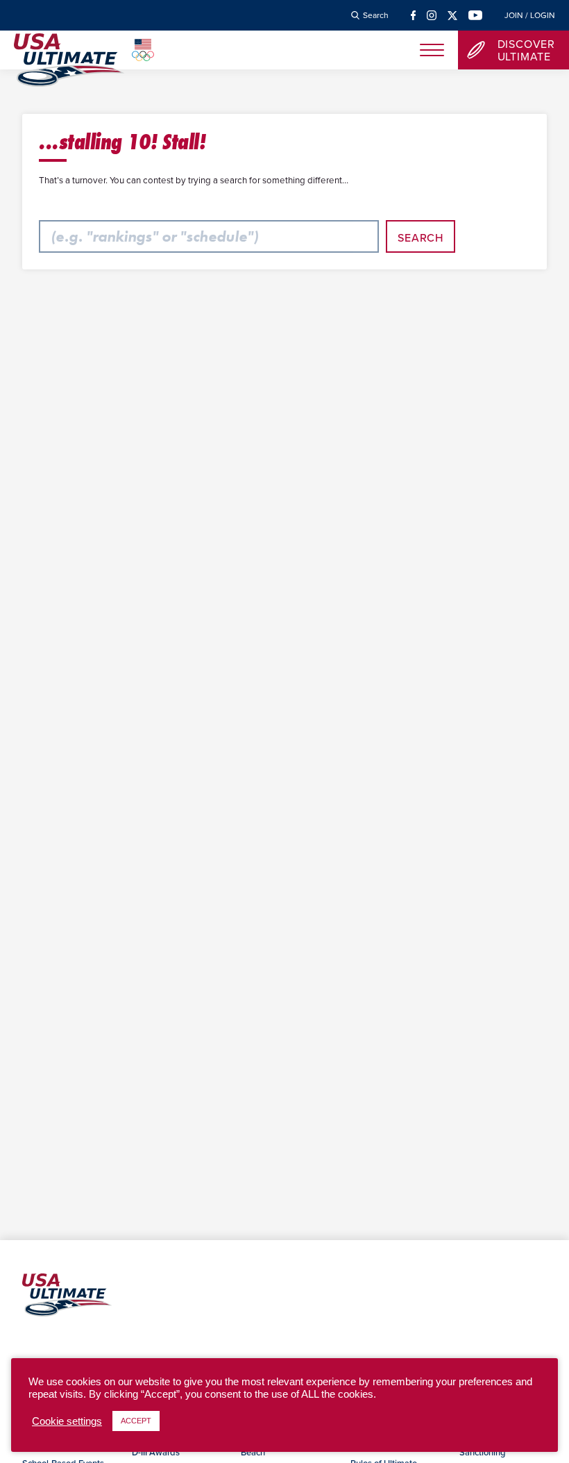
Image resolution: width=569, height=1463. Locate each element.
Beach (253, 1452)
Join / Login (529, 15)
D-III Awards (156, 1452)
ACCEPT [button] (136, 1420)
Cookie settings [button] (67, 1421)
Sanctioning (482, 1452)
